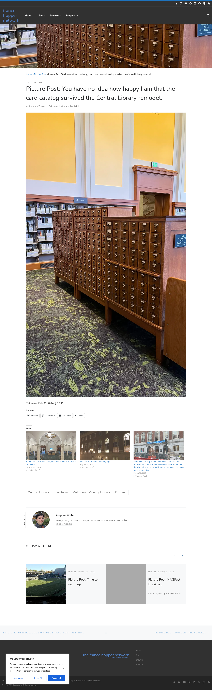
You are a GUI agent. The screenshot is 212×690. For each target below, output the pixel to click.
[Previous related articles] (174, 555)
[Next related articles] (182, 555)
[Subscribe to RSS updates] (209, 3)
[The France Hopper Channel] (185, 3)
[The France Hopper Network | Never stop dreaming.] (11, 14)
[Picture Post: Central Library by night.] (105, 445)
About (138, 650)
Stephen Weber (37, 106)
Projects (139, 664)
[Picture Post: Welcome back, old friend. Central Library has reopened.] (51, 445)
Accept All (56, 678)
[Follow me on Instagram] (191, 3)
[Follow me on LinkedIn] (195, 3)
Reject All (38, 678)
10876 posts (64, 524)
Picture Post (40, 74)
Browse (139, 659)
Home (29, 74)
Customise (19, 678)
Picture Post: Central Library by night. (96, 461)
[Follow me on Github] (199, 3)
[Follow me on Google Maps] (204, 3)
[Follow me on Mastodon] (181, 3)
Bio (137, 655)
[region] (37, 669)
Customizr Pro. (31, 685)
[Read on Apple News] (177, 3)
